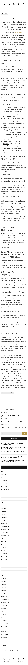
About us (7, 650)
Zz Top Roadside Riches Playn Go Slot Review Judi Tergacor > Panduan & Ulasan (13, 422)
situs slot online (4, 634)
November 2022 (5, 602)
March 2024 (4, 553)
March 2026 (4, 480)
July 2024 (3, 541)
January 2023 (4, 596)
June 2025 (3, 508)
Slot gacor (3, 645)
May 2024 (3, 547)
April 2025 (3, 514)
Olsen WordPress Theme (10, 661)
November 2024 (5, 529)
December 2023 (5, 563)
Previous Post (7, 404)
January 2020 (4, 626)
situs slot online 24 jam (7, 392)
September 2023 (5, 572)
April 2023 (3, 587)
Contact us (13, 650)
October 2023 (4, 569)
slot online (3, 631)
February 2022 (4, 623)
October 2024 (4, 532)
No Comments (18, 32)
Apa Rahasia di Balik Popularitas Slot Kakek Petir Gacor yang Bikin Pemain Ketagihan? (13, 452)
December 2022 (5, 599)
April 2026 (3, 477)
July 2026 (3, 471)
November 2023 (5, 566)
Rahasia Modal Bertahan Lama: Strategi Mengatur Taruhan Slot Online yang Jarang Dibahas (12, 456)
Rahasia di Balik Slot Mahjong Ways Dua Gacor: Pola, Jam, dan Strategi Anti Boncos (13, 448)
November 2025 (5, 493)
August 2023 (4, 575)
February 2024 (4, 556)
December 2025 (5, 489)
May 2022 (3, 614)
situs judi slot (4, 637)
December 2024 (5, 526)
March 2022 (4, 620)
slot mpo (3, 642)
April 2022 (3, 617)
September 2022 (5, 608)
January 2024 (4, 560)
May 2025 (3, 511)
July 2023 (3, 578)
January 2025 (4, 523)
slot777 (3, 640)
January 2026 (4, 486)
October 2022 (4, 605)
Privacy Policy (20, 650)
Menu (5, 13)
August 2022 (4, 611)
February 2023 (4, 593)
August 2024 (4, 538)
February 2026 (4, 483)
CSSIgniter (21, 661)
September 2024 (5, 535)
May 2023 (3, 584)
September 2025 (5, 499)
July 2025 (3, 505)
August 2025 (4, 502)
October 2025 (4, 496)
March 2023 (4, 590)
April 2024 (3, 550)
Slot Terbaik (14, 19)
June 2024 (3, 544)
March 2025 (4, 517)
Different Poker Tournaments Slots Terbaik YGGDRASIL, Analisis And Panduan (13, 428)
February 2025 (4, 520)
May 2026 (3, 474)
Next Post (20, 404)
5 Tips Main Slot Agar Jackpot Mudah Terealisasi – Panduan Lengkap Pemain (12, 444)
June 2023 (3, 581)
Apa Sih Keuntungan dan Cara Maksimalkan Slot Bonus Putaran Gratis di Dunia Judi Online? (13, 461)
